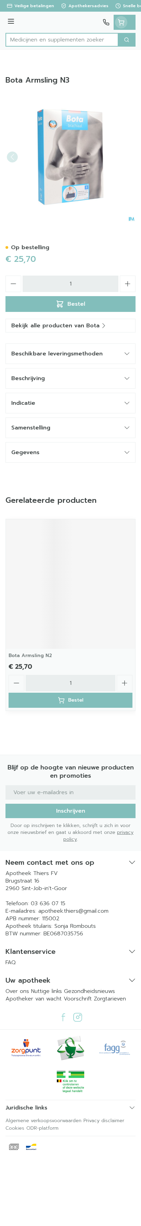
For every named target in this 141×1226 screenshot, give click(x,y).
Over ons (18, 991)
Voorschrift (78, 999)
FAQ (10, 962)
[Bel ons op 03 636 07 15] (106, 22)
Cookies (14, 1128)
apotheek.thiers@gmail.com (73, 911)
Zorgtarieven (110, 999)
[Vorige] (12, 156)
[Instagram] (78, 1017)
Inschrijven (70, 811)
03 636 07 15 (48, 903)
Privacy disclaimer (104, 1120)
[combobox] (61, 40)
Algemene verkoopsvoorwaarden (43, 1120)
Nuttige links (46, 991)
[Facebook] (63, 1017)
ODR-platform (42, 1128)
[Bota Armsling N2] (70, 584)
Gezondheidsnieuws (89, 991)
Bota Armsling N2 (30, 655)
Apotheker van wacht (33, 999)
